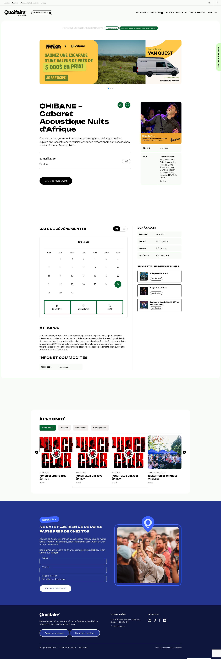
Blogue (43, 3)
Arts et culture (162, 255)
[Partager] (120, 105)
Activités (64, 427)
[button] (108, 88)
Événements (47, 427)
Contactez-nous (117, 626)
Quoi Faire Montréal (77, 28)
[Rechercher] (217, 2)
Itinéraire (164, 181)
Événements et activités (94, 28)
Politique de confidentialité (48, 648)
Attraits (212, 13)
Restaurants (80, 427)
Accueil (6, 3)
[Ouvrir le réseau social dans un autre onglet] (149, 620)
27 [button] (118, 284)
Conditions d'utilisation (68, 648)
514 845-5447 (63, 367)
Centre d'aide (82, 648)
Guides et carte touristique (29, 3)
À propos (15, 3)
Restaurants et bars (176, 13)
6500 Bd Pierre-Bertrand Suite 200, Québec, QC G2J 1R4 (125, 621)
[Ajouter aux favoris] (127, 105)
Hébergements (197, 13)
